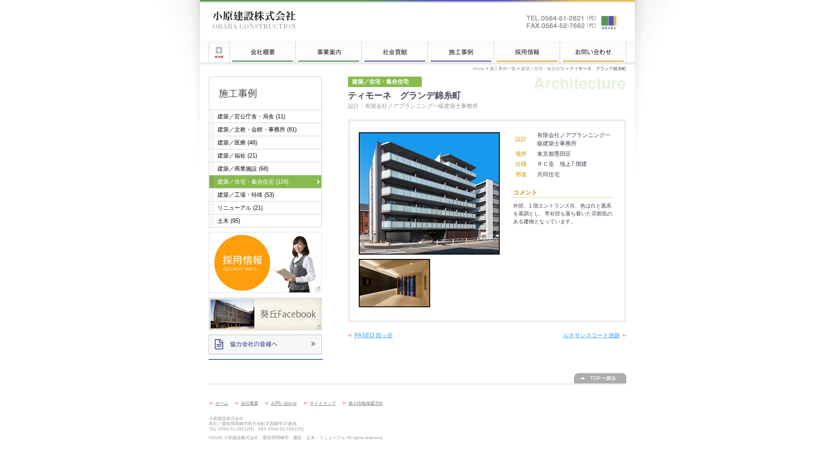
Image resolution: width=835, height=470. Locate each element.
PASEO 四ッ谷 (373, 335)
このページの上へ (600, 378)
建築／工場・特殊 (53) (245, 194)
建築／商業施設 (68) (242, 168)
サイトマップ (323, 403)
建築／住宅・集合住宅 (542, 68)
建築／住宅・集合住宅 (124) (252, 181)
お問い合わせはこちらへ (572, 22)
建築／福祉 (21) (237, 155)
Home (478, 68)
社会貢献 (395, 52)
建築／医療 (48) (237, 142)
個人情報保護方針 (365, 403)
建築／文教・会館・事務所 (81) (257, 129)
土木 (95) (228, 221)
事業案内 (329, 52)
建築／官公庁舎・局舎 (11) (251, 116)
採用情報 (527, 52)
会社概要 (263, 52)
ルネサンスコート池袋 (591, 335)
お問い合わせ (593, 52)
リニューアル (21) (240, 208)
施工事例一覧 (461, 52)
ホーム (219, 52)
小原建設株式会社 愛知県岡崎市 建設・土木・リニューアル (254, 22)
